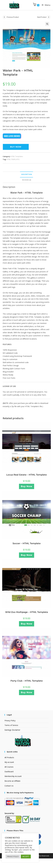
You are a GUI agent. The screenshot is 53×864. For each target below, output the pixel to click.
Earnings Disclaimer (12, 730)
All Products (9, 757)
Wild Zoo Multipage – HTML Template (26, 612)
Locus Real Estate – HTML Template (26, 474)
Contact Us (9, 786)
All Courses (9, 767)
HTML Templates (17, 156)
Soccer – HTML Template (27, 543)
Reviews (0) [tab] (26, 180)
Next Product (41, 17)
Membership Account (13, 776)
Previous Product (13, 17)
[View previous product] (4, 17)
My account (9, 762)
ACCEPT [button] (26, 856)
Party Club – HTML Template (26, 680)
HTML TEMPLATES (13, 159)
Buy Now (15, 147)
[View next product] (48, 17)
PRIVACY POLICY (13, 856)
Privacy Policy (10, 720)
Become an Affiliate (12, 781)
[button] (47, 24)
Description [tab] (26, 174)
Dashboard (9, 771)
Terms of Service (11, 725)
